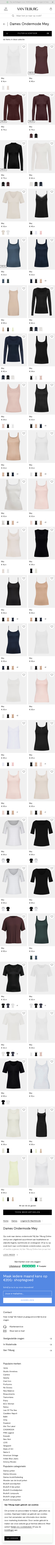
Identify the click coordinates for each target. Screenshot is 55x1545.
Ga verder (12, 1538)
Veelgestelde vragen (13, 1339)
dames (14, 1221)
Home (5, 1221)
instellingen (9, 1530)
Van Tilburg (8, 1350)
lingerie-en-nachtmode (30, 1221)
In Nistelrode (10, 1345)
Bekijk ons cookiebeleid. (21, 1527)
